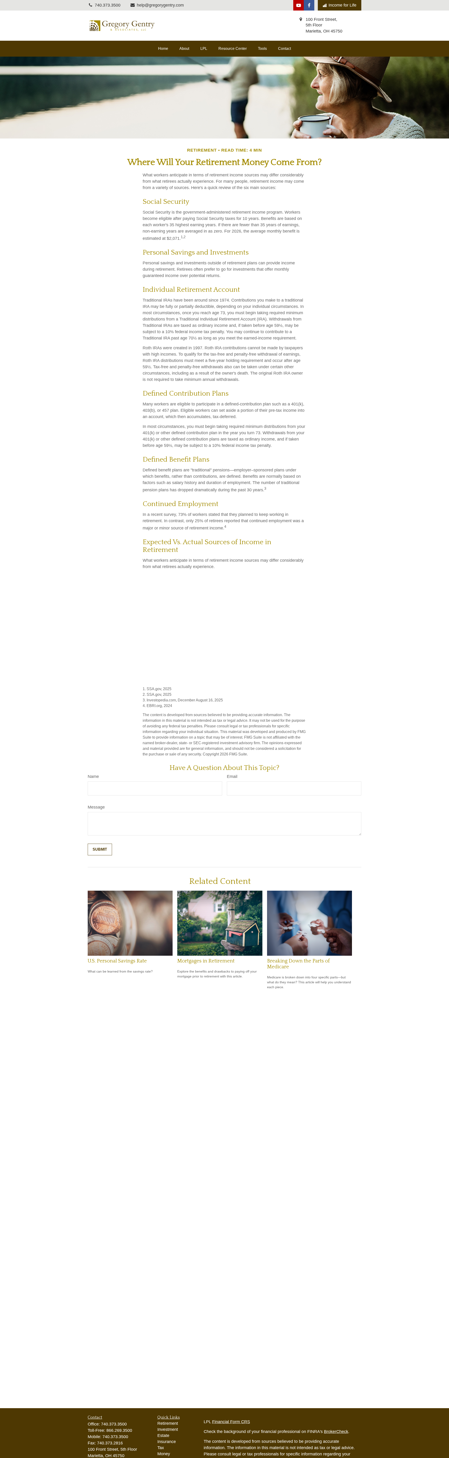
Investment (167, 1429)
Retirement (167, 1423)
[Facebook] (309, 5)
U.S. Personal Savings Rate (117, 961)
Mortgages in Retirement (206, 961)
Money (163, 1453)
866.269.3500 (119, 1430)
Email (232, 776)
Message (96, 807)
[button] (163, 48)
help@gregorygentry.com (160, 5)
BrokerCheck (336, 1431)
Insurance (166, 1441)
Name (93, 776)
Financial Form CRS (231, 1421)
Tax (160, 1447)
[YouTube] (298, 5)
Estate (163, 1435)
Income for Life (342, 5)
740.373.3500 (114, 1424)
